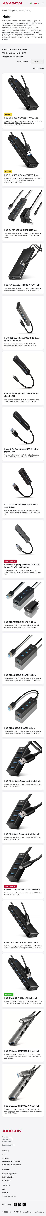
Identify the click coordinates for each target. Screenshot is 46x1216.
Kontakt (5, 1193)
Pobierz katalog (8, 1177)
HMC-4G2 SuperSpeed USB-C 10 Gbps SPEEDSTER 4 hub (21, 339)
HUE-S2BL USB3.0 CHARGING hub (20, 675)
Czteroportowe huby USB (14, 49)
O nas (4, 1155)
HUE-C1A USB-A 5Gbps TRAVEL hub (21, 998)
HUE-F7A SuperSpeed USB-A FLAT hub (21, 285)
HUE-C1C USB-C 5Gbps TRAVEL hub (21, 942)
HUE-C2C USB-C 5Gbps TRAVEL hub (21, 118)
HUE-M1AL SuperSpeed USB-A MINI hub (22, 781)
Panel (4, 11)
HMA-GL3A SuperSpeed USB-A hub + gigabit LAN (21, 450)
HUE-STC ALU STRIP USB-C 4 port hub (22, 1051)
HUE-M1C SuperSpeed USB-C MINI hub (22, 889)
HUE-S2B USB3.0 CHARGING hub (19, 728)
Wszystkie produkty (17, 11)
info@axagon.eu (8, 1145)
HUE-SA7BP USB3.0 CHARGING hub (20, 230)
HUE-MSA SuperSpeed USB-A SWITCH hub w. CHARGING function (21, 565)
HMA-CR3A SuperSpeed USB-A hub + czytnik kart (21, 505)
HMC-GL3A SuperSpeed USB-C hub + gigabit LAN (21, 394)
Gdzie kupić (6, 1180)
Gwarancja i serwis (9, 1196)
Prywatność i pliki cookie (11, 1161)
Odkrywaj (5, 1158)
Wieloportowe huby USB (14, 53)
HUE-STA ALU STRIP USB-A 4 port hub (21, 1106)
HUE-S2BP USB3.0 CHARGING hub (20, 622)
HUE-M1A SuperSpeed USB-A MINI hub (22, 834)
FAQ (3, 1189)
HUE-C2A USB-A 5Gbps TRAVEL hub (21, 175)
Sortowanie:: (22, 61)
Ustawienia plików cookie (11, 1165)
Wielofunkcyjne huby (12, 56)
